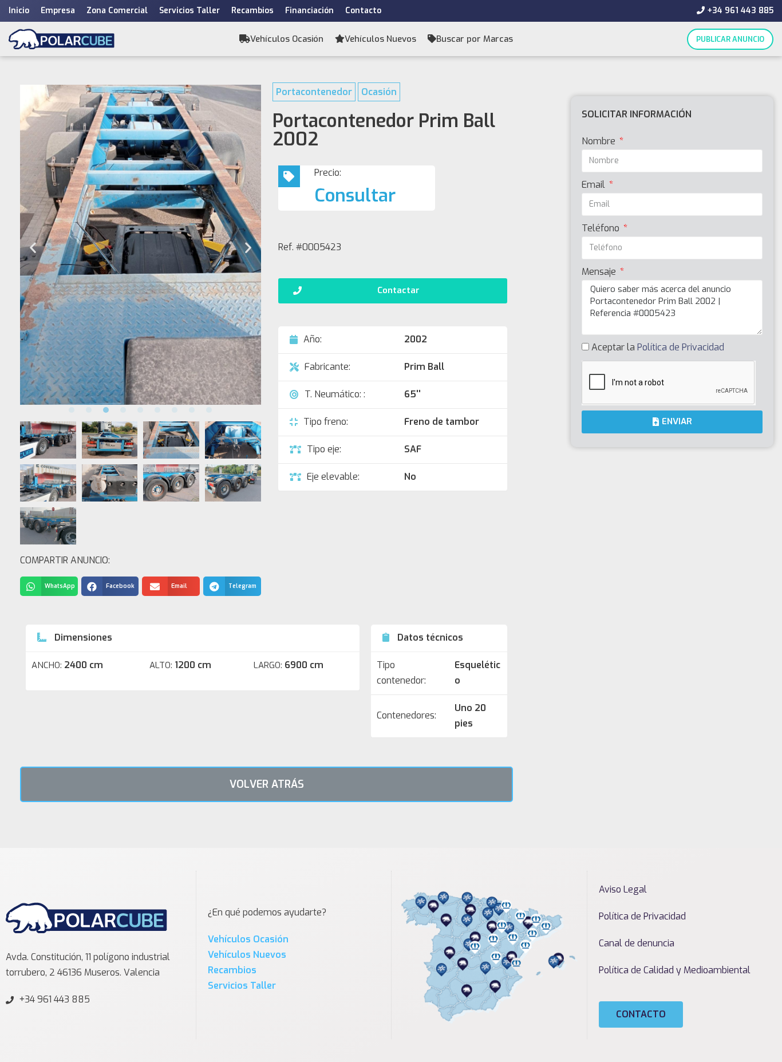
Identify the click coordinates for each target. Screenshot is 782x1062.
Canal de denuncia (636, 943)
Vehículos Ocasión (286, 39)
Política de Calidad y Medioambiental (675, 970)
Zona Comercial (117, 10)
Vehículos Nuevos (380, 39)
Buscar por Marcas (474, 39)
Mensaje (600, 272)
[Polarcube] (61, 39)
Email (594, 185)
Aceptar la (657, 347)
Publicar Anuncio (730, 39)
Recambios (252, 10)
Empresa (58, 10)
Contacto (363, 10)
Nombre (600, 141)
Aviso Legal (623, 889)
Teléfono (602, 228)
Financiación (309, 10)
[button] (71, 410)
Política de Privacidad (680, 347)
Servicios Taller (189, 10)
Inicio (19, 10)
